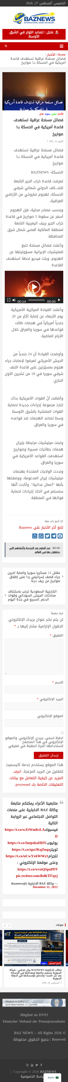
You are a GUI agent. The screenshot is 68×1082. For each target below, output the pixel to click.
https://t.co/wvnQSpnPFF (38, 869)
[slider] (36, 300)
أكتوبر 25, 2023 (56, 141)
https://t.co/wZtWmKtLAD (31, 833)
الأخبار (60, 114)
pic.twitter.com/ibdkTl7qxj (37, 875)
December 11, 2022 (45, 887)
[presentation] (4, 925)
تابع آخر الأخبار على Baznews (41, 527)
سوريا (47, 114)
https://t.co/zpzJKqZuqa (31, 849)
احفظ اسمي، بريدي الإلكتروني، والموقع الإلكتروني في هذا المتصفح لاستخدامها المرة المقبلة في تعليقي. (34, 742)
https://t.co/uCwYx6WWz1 (27, 856)
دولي (54, 114)
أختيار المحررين (55, 963)
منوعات (59, 924)
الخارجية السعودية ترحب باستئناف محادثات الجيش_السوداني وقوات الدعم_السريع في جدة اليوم (32, 595)
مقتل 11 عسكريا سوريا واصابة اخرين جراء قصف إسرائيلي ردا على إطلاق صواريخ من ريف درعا (34, 577)
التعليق (56, 635)
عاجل (41, 114)
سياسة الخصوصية (33, 1076)
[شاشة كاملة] (8, 300)
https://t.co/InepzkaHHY (27, 842)
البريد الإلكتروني (50, 699)
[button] (34, 287)
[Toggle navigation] (61, 46)
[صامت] (13, 300)
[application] (34, 287)
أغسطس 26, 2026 (50, 983)
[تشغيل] (59, 300)
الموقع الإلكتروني (50, 716)
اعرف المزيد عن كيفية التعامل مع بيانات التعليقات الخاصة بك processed (36, 778)
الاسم (57, 682)
